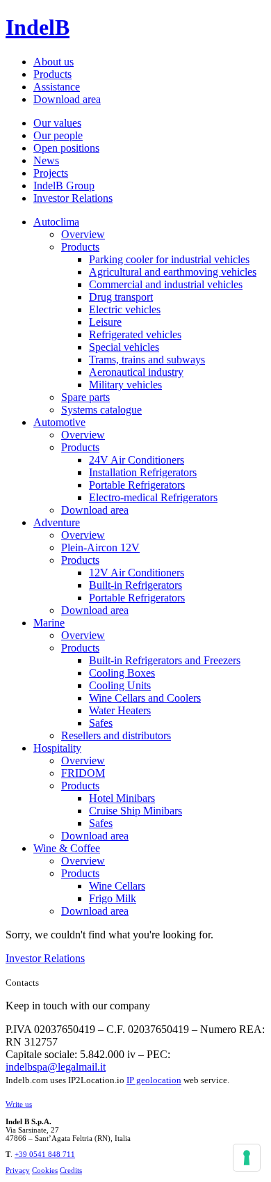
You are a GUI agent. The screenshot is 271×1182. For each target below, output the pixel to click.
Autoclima (56, 222)
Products (52, 74)
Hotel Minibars (122, 798)
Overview (83, 234)
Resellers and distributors (116, 735)
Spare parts (85, 397)
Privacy (18, 1170)
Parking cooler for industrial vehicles (169, 259)
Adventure (56, 522)
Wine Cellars (117, 886)
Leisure (105, 322)
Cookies (45, 1170)
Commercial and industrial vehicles (166, 284)
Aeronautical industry (136, 372)
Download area (67, 99)
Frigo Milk (112, 898)
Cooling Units (120, 685)
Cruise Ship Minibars (135, 811)
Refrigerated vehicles (135, 334)
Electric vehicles (125, 309)
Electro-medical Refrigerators (153, 497)
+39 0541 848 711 (45, 1154)
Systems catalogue (101, 410)
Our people (58, 135)
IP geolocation (153, 1080)
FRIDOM (83, 773)
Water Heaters (120, 710)
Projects (50, 173)
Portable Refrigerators (137, 485)
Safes (101, 723)
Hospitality (57, 748)
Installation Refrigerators (143, 472)
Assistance (56, 87)
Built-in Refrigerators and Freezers (164, 660)
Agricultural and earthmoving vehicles (172, 272)
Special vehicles (124, 347)
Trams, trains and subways (147, 359)
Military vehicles (125, 385)
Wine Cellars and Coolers (145, 698)
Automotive (59, 422)
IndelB (37, 27)
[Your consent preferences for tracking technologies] (246, 1157)
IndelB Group (64, 185)
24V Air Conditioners (136, 460)
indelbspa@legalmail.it (56, 1067)
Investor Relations (73, 198)
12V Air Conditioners (136, 572)
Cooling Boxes (122, 673)
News (46, 160)
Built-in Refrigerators (135, 585)
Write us (19, 1104)
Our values (57, 123)
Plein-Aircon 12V (100, 547)
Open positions (66, 148)
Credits (71, 1170)
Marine (49, 623)
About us (53, 62)
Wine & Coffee (66, 848)
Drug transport (121, 297)
